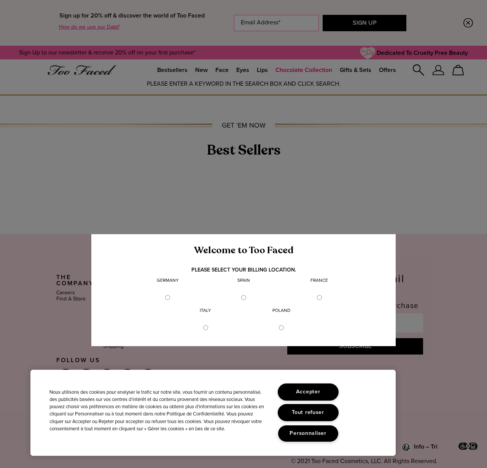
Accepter (308, 392)
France (319, 280)
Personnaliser (308, 433)
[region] (213, 413)
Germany (168, 280)
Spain (243, 280)
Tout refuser (308, 412)
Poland (281, 310)
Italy (205, 310)
